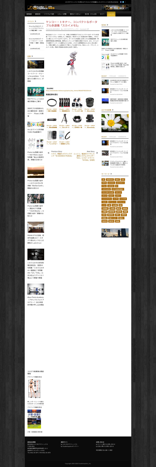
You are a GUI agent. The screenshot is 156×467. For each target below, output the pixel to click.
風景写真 (111, 221)
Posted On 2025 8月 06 (116, 94)
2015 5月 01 (56, 29)
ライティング (121, 202)
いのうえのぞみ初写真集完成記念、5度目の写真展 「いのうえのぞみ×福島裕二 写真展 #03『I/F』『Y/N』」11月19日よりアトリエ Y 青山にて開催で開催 (35, 270)
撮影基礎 (29, 14)
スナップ (104, 195)
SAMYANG (111, 186)
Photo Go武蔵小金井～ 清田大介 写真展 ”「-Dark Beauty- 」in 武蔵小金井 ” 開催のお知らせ (35, 211)
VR (116, 186)
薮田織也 (104, 218)
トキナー (118, 195)
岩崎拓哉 (125, 208)
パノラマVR (123, 198)
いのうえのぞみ (106, 189)
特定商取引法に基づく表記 (104, 450)
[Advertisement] (73, 83)
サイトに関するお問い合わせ (106, 444)
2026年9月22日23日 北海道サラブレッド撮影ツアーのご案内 (119, 81)
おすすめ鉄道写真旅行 (117, 189)
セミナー (102, 14)
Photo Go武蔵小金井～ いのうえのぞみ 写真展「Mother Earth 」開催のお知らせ (35, 184)
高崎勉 (117, 221)
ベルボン (104, 202)
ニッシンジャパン (106, 198)
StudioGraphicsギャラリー (70, 446)
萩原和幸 (124, 215)
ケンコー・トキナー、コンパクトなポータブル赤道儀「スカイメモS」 (71, 23)
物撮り (117, 215)
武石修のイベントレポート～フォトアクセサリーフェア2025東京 (119, 90)
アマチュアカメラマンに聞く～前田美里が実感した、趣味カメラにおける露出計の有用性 (119, 163)
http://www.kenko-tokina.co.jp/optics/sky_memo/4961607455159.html (68, 90)
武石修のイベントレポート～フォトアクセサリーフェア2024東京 (119, 152)
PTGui (104, 186)
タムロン (111, 195)
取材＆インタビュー (75, 14)
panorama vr (120, 182)
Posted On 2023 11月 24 (116, 167)
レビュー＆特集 (62, 14)
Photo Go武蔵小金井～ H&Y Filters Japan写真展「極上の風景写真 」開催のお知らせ (35, 156)
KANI (123, 179)
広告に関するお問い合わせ (106, 446)
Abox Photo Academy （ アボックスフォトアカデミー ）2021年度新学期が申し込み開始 (35, 301)
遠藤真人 (121, 218)
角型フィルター (113, 218)
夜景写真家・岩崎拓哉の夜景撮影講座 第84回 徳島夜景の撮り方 (119, 100)
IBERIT (117, 179)
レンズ (104, 205)
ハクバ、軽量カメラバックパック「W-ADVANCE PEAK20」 (62, 154)
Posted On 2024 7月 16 (116, 157)
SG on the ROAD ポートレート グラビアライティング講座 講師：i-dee (36, 28)
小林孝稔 (112, 208)
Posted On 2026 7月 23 (116, 84)
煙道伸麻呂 (110, 215)
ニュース (111, 14)
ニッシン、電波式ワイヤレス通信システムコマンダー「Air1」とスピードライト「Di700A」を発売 (84, 156)
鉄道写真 (104, 221)
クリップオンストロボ (107, 192)
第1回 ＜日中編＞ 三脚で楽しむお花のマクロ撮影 (115, 129)
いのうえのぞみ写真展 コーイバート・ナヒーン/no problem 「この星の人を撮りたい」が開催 (35, 76)
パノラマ (115, 198)
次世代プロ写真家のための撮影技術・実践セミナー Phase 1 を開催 (35, 112)
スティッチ (118, 192)
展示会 (118, 208)
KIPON (104, 182)
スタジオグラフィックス (70, 29)
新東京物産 (112, 211)
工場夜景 (104, 211)
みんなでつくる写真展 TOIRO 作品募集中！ (35, 130)
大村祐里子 (105, 208)
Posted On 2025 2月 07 (116, 103)
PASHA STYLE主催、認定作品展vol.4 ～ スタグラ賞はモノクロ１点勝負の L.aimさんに (35, 239)
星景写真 (119, 211)
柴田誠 (125, 211)
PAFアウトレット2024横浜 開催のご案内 (35, 100)
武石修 (104, 215)
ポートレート (112, 202)
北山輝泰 (115, 205)
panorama (111, 182)
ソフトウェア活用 (49, 14)
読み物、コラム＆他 (90, 14)
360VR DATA (110, 179)
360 (103, 179)
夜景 (120, 205)
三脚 (109, 205)
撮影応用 (37, 14)
